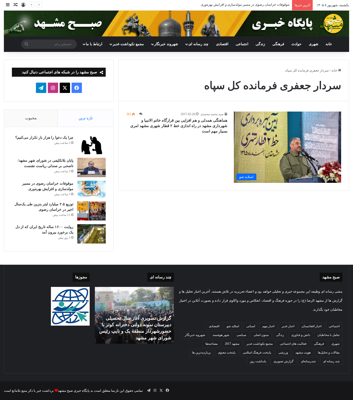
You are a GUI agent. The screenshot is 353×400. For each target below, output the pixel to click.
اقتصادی (222, 44)
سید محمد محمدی (212, 114)
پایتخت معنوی (226, 352)
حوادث (296, 44)
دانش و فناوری (300, 335)
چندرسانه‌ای (308, 361)
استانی (250, 326)
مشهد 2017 (232, 344)
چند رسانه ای (198, 44)
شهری (313, 44)
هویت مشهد (303, 352)
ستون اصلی (261, 335)
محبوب (31, 118)
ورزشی (283, 352)
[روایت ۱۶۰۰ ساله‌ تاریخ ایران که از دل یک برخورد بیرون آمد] (91, 234)
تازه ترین (86, 118)
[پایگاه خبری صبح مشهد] (176, 23)
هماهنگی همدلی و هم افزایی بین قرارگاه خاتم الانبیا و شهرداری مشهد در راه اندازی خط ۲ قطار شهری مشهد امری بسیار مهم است (178, 125)
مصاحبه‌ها (211, 344)
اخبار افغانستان (311, 326)
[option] (134, 315)
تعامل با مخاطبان (328, 335)
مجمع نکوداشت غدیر (128, 44)
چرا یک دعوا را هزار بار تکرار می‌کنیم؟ (44, 137)
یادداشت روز (258, 361)
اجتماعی (242, 44)
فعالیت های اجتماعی (293, 344)
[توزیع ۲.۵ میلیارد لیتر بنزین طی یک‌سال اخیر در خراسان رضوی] (91, 211)
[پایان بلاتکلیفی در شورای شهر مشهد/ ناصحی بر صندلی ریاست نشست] (91, 167)
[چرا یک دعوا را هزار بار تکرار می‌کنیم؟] (91, 144)
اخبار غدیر (288, 326)
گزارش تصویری (283, 361)
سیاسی (241, 335)
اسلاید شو (233, 326)
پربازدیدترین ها (201, 352)
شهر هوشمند (220, 335)
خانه (329, 44)
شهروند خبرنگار (195, 335)
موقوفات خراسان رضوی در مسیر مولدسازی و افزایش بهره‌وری (245, 4)
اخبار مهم (268, 326)
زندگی (260, 44)
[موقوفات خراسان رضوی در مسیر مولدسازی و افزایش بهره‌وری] (91, 189)
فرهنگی (278, 44)
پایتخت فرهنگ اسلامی (257, 352)
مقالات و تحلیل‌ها (329, 352)
